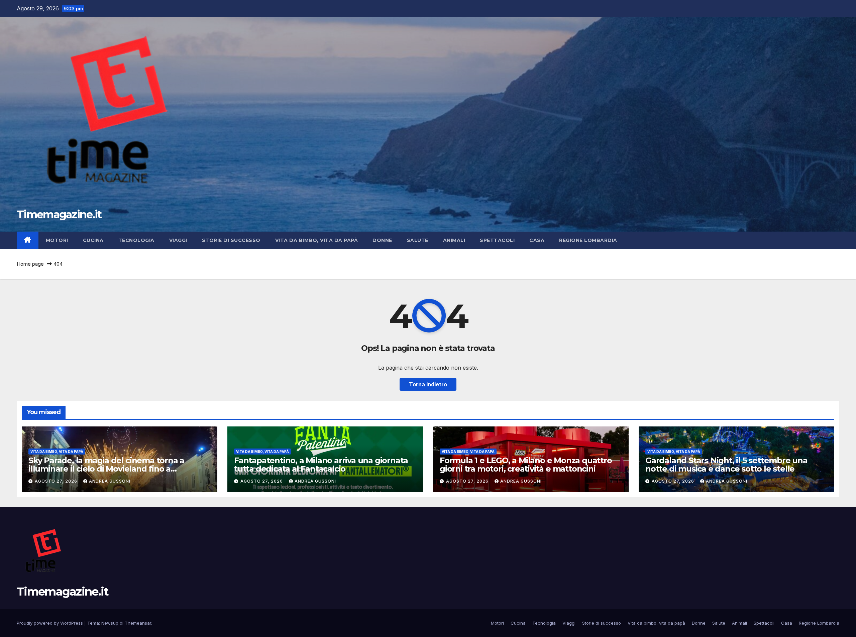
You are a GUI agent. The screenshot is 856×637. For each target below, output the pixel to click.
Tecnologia (136, 240)
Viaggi (178, 240)
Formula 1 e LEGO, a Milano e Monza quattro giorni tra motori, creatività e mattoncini (526, 465)
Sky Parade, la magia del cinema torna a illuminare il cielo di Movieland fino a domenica (106, 469)
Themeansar (138, 623)
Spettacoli (497, 240)
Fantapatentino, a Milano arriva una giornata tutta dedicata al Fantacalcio (321, 465)
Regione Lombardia (588, 240)
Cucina (93, 240)
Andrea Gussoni (109, 481)
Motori (57, 240)
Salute (417, 240)
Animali (454, 240)
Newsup (109, 623)
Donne (382, 240)
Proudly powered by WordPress (50, 623)
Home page (30, 264)
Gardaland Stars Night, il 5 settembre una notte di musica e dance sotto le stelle (726, 465)
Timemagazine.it (59, 214)
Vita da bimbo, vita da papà (316, 240)
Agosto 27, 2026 (57, 481)
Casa (536, 240)
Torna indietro (428, 384)
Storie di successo (231, 240)
